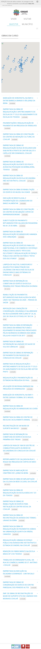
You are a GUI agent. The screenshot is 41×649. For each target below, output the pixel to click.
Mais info (31, 3)
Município (27, 24)
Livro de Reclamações (7, 5)
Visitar (27, 19)
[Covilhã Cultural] (28, 646)
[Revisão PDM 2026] (16, 646)
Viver (14, 19)
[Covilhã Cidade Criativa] (23, 646)
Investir (13, 24)
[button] (37, 28)
